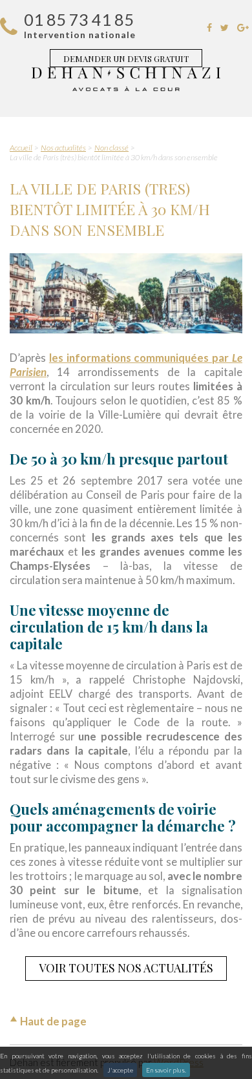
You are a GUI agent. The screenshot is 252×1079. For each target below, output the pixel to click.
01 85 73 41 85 (79, 19)
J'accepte (120, 1070)
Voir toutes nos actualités (126, 968)
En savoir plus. (166, 1070)
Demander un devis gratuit (126, 58)
